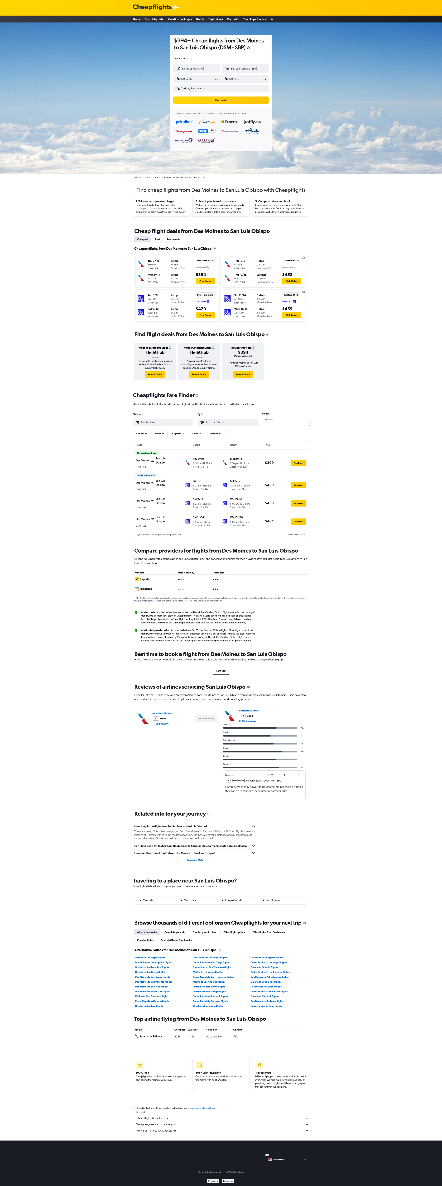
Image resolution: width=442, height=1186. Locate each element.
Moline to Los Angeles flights (209, 981)
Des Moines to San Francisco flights (212, 967)
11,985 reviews (161, 723)
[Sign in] (272, 19)
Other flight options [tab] (234, 932)
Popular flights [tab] (145, 940)
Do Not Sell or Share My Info (210, 1172)
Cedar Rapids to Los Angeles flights (270, 972)
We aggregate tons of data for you (156, 1124)
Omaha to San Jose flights (149, 1006)
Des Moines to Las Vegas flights (210, 957)
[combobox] (182, 58)
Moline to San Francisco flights (152, 996)
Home (137, 19)
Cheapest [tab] (142, 239)
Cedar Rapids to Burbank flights (210, 996)
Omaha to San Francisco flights (152, 967)
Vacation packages (180, 19)
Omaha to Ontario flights (264, 967)
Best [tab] (157, 239)
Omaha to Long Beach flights (266, 981)
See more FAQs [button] (195, 860)
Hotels (200, 19)
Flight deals (215, 19)
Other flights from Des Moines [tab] (268, 932)
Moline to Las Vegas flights (207, 972)
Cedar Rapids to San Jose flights (210, 1001)
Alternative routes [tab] (147, 932)
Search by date (154, 19)
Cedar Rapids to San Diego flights (211, 962)
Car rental (233, 19)
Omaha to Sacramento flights (209, 986)
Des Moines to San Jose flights (151, 986)
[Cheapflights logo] (152, 7)
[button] (248, 48)
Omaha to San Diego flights (150, 972)
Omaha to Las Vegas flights (150, 957)
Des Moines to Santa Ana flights (152, 991)
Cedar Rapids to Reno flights (266, 1006)
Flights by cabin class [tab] (204, 932)
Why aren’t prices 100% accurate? (156, 1130)
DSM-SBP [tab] (221, 671)
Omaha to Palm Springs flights (209, 991)
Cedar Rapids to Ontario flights (152, 1001)
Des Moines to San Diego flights (152, 977)
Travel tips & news (254, 19)
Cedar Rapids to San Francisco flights (213, 977)
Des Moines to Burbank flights (267, 1001)
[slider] (310, 424)
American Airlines (162, 713)
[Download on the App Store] (228, 1181)
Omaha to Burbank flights (265, 996)
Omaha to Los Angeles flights (267, 957)
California (147, 177)
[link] (155, 374)
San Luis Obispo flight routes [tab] (176, 940)
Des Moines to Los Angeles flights (153, 962)
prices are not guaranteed (203, 1108)
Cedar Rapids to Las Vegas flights (269, 962)
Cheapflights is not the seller (153, 1118)
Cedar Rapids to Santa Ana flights (269, 991)
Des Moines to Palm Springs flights (270, 977)
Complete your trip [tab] (175, 932)
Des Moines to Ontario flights (266, 986)
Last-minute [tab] (173, 239)
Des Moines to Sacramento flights (153, 981)
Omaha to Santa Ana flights (208, 1006)
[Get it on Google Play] (213, 1181)
